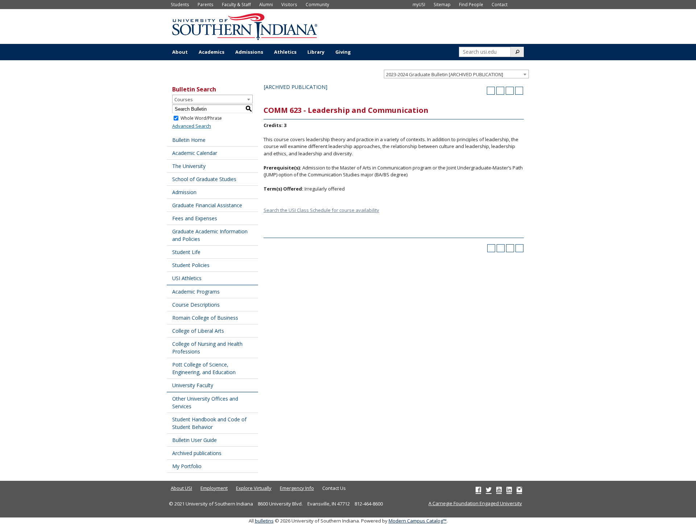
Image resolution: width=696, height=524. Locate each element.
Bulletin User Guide (194, 440)
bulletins (264, 520)
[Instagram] (519, 489)
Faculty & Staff (236, 4)
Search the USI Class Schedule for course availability (321, 210)
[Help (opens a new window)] (519, 91)
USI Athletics (187, 278)
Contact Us (334, 488)
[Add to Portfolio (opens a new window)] (491, 91)
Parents (206, 4)
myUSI (419, 4)
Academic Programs (196, 291)
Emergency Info (297, 488)
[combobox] (456, 74)
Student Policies (191, 265)
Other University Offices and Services (205, 402)
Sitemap (442, 4)
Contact (500, 4)
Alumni (266, 4)
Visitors (289, 4)
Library (315, 52)
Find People (471, 4)
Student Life (186, 252)
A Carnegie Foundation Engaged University (475, 503)
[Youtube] (499, 489)
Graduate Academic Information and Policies (210, 235)
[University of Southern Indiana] (244, 25)
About (180, 52)
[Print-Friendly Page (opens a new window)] (510, 91)
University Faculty (192, 385)
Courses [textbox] (183, 99)
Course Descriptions (196, 304)
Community (317, 4)
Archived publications (196, 453)
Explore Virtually (254, 488)
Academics (211, 52)
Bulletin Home (189, 139)
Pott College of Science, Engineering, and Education (204, 368)
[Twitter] (489, 489)
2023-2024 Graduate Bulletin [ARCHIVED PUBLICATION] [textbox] (444, 74)
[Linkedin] (509, 489)
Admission (184, 192)
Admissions (249, 52)
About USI (181, 488)
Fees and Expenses (194, 218)
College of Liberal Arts (198, 330)
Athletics (285, 52)
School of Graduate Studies (204, 179)
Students (180, 4)
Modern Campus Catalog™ (418, 520)
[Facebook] (478, 489)
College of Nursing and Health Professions (207, 347)
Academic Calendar (194, 153)
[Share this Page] (500, 91)
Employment (214, 488)
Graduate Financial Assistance (207, 205)
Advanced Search (191, 126)
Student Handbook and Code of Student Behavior (209, 423)
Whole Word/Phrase (201, 118)
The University (189, 166)
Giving (343, 52)
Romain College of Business (205, 317)
